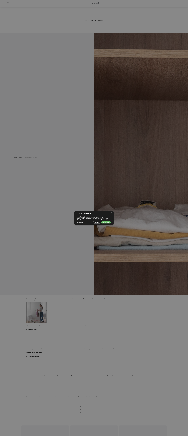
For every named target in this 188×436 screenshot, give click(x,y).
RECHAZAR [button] (97, 222)
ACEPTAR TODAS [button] (106, 222)
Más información (104, 219)
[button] (80, 222)
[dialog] (94, 218)
